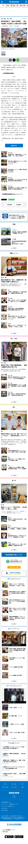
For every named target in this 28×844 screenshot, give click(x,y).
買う (18, 5)
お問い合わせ (5, 808)
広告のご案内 (5, 810)
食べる (7, 5)
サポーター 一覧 (14, 567)
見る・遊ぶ (13, 5)
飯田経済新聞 (14, 2)
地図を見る (14, 145)
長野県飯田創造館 (9, 73)
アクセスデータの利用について (8, 806)
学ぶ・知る (9, 18)
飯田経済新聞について (6, 802)
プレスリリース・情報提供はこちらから (10, 804)
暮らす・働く (22, 5)
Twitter (14, 796)
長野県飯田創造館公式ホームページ (11, 194)
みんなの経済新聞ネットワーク (14, 825)
